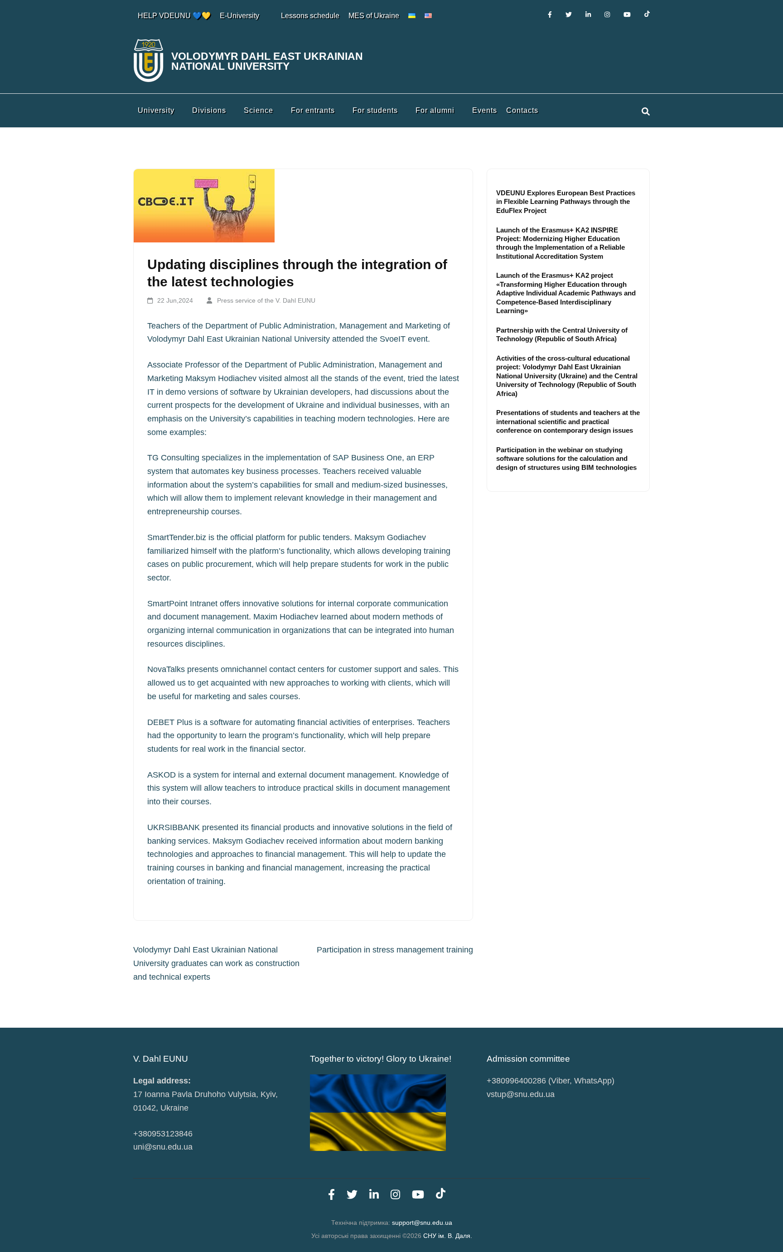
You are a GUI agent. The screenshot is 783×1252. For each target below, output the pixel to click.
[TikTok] (647, 14)
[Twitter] (569, 14)
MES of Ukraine (373, 15)
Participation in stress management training (395, 949)
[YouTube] (627, 14)
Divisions (209, 110)
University (156, 110)
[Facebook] (550, 14)
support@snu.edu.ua (422, 1222)
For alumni (435, 110)
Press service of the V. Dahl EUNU (266, 300)
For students (375, 110)
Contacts (522, 110)
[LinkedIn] (588, 14)
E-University (239, 15)
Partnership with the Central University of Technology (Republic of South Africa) (562, 334)
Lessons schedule (310, 15)
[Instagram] (607, 14)
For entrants (313, 110)
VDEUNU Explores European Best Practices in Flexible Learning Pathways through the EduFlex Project (565, 201)
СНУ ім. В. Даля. (447, 1235)
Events (484, 110)
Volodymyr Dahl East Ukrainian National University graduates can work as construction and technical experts (216, 963)
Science (258, 110)
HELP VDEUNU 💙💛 (174, 15)
